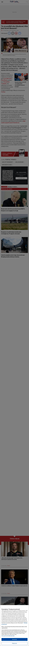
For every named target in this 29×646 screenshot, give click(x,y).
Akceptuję (14, 639)
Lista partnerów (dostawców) (7, 635)
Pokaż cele (14, 643)
